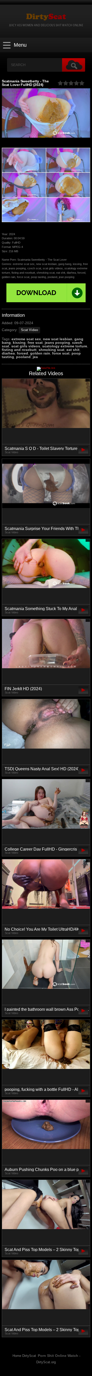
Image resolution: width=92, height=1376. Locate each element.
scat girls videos (25, 346)
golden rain (40, 353)
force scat (61, 353)
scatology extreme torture (64, 346)
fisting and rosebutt (19, 350)
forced (22, 353)
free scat (35, 342)
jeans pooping (57, 342)
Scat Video (29, 330)
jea (35, 357)
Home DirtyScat (24, 1356)
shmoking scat (51, 350)
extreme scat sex (26, 339)
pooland (23, 357)
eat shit (72, 350)
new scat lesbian (57, 339)
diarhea (8, 353)
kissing (19, 342)
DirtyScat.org (46, 1362)
